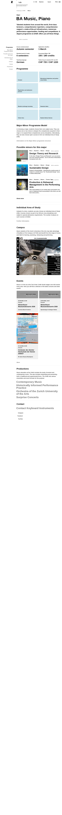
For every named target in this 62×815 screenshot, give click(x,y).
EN (36, 1)
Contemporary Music (29, 382)
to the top (58, 811)
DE (34, 1)
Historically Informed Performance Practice (37, 386)
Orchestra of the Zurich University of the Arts (37, 392)
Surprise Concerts (27, 397)
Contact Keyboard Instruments (35, 408)
